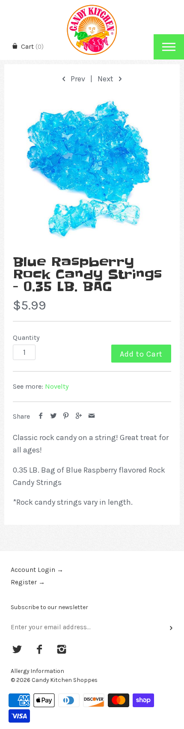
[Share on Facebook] (40, 416)
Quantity (26, 337)
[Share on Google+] (78, 416)
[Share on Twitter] (53, 416)
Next (106, 78)
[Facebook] (39, 650)
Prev (77, 78)
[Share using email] (91, 416)
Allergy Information (37, 671)
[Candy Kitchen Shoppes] (92, 7)
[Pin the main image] (66, 416)
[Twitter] (17, 650)
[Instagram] (61, 650)
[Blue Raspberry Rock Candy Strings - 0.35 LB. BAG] (92, 171)
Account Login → (37, 570)
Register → (28, 582)
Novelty (57, 386)
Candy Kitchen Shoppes (65, 680)
